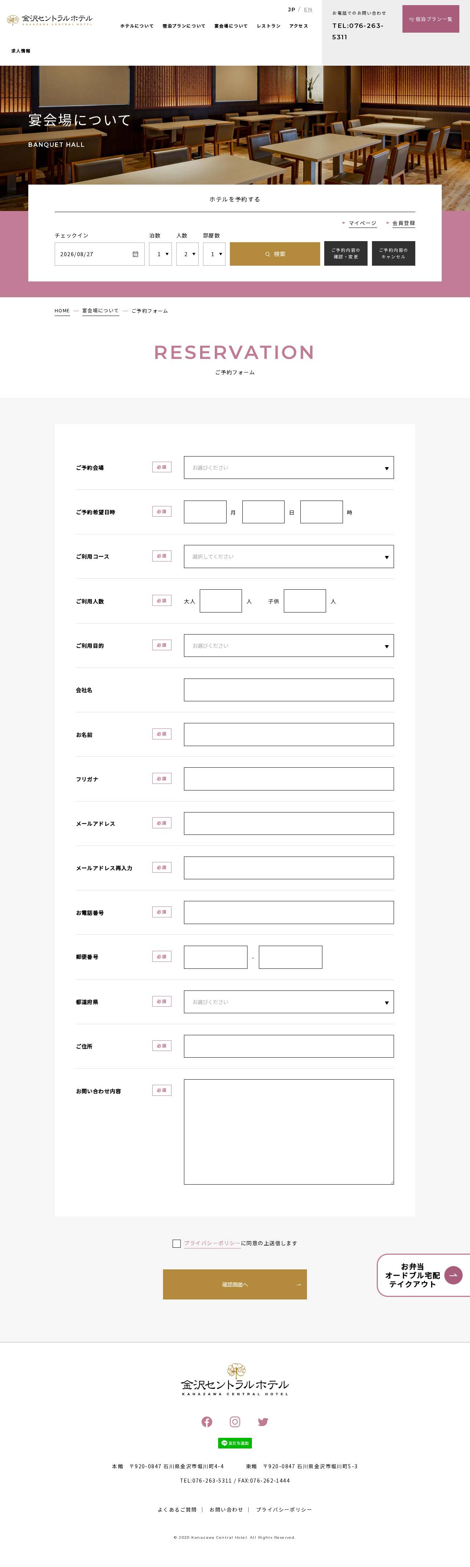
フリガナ (87, 779)
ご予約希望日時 (96, 512)
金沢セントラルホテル (50, 20)
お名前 (84, 734)
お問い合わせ (227, 1509)
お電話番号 (90, 912)
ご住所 (84, 1046)
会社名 (84, 690)
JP (292, 9)
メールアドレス (96, 823)
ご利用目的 (90, 645)
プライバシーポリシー (284, 1509)
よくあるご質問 (177, 1509)
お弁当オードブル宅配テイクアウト (413, 1275)
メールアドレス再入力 (104, 868)
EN (308, 9)
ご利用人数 (90, 601)
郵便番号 (87, 956)
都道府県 (87, 1002)
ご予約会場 (90, 467)
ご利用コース (93, 556)
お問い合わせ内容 (99, 1091)
